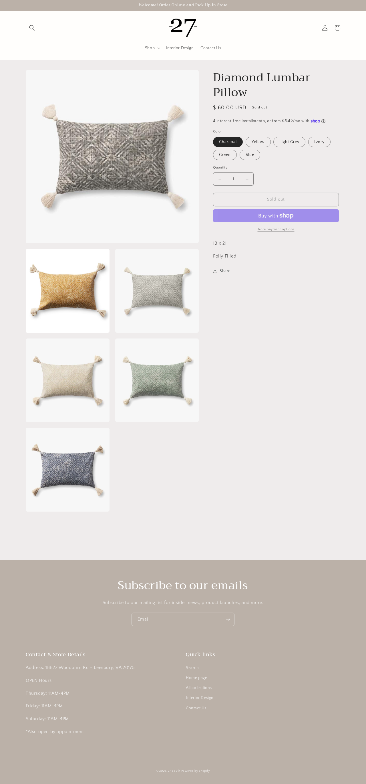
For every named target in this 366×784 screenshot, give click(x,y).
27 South (174, 771)
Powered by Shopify (195, 771)
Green (225, 155)
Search (192, 668)
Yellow (258, 142)
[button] (32, 27)
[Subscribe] (228, 619)
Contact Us (196, 708)
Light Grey (289, 142)
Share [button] (225, 271)
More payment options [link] (276, 229)
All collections (199, 688)
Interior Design (200, 698)
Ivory (319, 142)
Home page (196, 678)
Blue (250, 155)
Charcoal (228, 142)
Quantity (220, 168)
